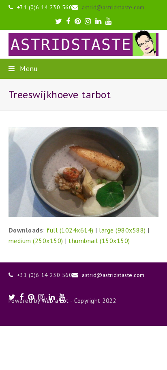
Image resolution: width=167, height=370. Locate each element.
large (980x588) (122, 230)
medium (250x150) (36, 241)
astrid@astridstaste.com (113, 7)
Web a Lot (55, 300)
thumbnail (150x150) (99, 241)
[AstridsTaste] (84, 44)
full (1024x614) (70, 230)
